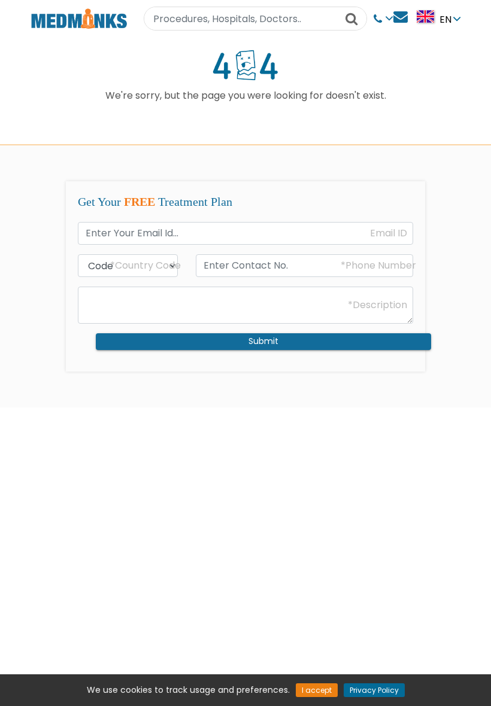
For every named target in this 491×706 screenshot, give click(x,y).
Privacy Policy (374, 690)
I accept (317, 690)
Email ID (388, 233)
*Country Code (145, 265)
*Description (377, 305)
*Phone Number (378, 265)
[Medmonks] (79, 18)
